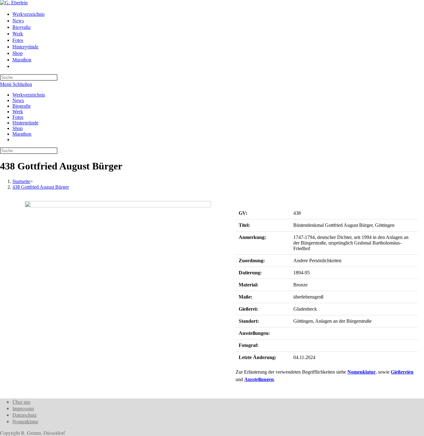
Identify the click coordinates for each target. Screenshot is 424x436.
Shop (17, 128)
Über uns (21, 401)
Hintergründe (25, 122)
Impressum (23, 408)
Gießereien (402, 372)
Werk (17, 111)
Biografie (21, 106)
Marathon (21, 134)
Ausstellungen (259, 379)
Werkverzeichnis (28, 94)
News (18, 100)
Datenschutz (24, 414)
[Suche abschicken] (61, 152)
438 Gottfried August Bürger (40, 187)
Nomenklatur (361, 372)
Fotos (17, 117)
